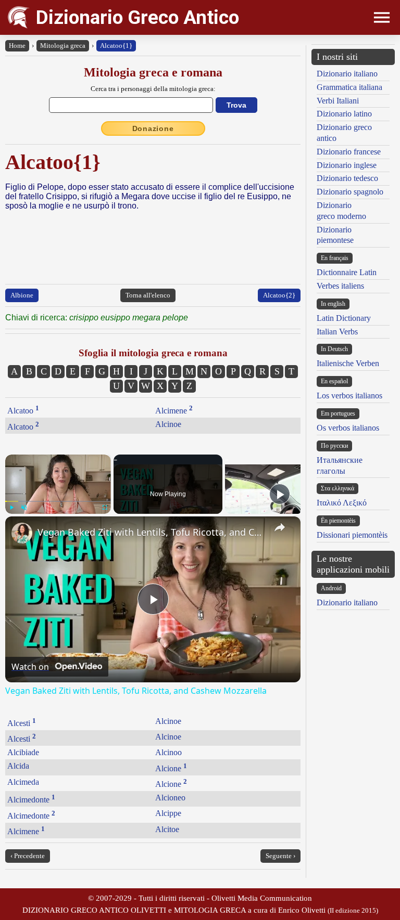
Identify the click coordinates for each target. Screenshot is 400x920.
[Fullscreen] (104, 507)
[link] (21, 533)
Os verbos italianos (348, 427)
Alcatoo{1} (116, 45)
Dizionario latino (344, 113)
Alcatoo (23, 410)
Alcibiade (23, 752)
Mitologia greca (62, 45)
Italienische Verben (348, 363)
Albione (21, 295)
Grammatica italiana (349, 87)
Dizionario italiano (347, 73)
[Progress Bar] (58, 500)
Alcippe (168, 813)
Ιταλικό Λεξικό (342, 502)
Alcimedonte (31, 799)
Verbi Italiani (338, 100)
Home (17, 45)
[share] (279, 527)
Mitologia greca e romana (153, 72)
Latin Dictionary (344, 318)
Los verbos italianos (349, 395)
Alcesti (21, 723)
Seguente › (280, 856)
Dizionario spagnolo (350, 191)
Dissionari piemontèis (352, 534)
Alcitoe (167, 829)
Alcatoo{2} (279, 295)
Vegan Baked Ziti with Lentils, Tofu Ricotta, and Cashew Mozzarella (151, 532)
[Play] (11, 507)
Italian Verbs (337, 331)
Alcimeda (23, 782)
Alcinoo (168, 752)
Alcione (171, 768)
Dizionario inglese (347, 165)
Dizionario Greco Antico (137, 17)
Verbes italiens (340, 285)
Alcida (18, 765)
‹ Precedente (27, 856)
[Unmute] (24, 507)
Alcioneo (170, 797)
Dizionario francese (349, 151)
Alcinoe (168, 424)
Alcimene (174, 410)
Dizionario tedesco (347, 178)
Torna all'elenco (148, 295)
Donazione (153, 128)
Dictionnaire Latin (347, 272)
